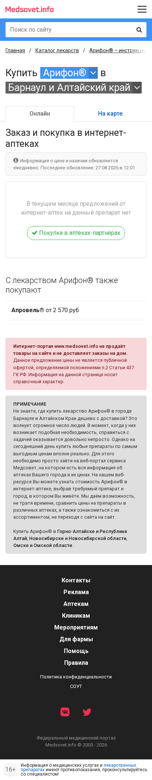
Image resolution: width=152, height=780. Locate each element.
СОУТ (76, 686)
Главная (15, 50)
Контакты (76, 580)
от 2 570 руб (45, 310)
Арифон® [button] (64, 73)
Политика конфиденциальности (76, 677)
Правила (76, 662)
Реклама (76, 592)
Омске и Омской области (42, 545)
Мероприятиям (76, 627)
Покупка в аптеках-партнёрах (79, 232)
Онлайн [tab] (40, 113)
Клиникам (76, 615)
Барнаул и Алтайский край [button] (69, 87)
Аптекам (76, 603)
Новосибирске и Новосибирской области (77, 538)
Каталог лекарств (57, 50)
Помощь (76, 650)
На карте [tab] (110, 113)
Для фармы (76, 639)
